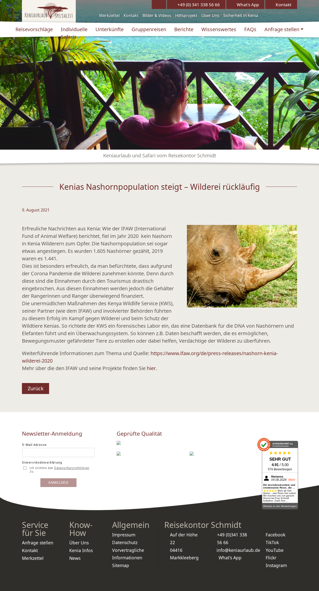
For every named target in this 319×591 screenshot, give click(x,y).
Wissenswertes (218, 29)
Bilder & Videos (157, 15)
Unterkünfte (109, 29)
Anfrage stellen (281, 29)
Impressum (123, 535)
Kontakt (131, 15)
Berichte (183, 29)
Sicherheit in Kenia (240, 15)
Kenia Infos (81, 550)
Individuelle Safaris (74, 33)
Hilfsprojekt (186, 15)
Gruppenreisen (149, 29)
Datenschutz (125, 542)
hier (151, 368)
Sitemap (120, 565)
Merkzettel (109, 15)
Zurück (36, 388)
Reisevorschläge (34, 29)
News (74, 558)
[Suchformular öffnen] (159, 4)
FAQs (250, 29)
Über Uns (210, 15)
